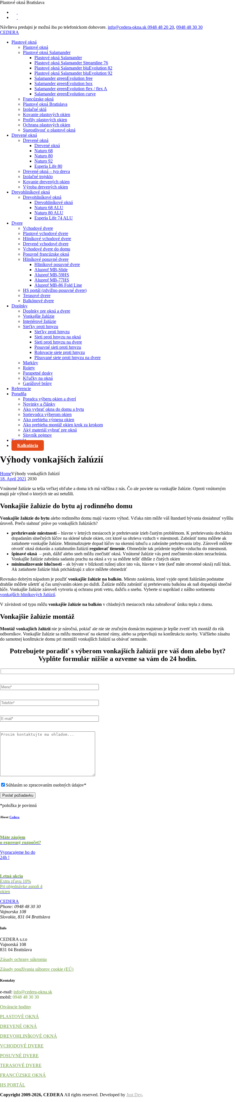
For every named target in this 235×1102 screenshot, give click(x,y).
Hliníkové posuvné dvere (45, 259)
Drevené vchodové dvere (45, 243)
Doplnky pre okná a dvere (46, 311)
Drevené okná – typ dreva (46, 171)
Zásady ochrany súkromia (23, 959)
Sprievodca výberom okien (47, 414)
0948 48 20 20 (161, 27)
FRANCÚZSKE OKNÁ (23, 1075)
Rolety (29, 367)
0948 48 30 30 (189, 27)
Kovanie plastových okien (46, 114)
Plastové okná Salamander (46, 52)
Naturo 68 (43, 150)
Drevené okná (24, 135)
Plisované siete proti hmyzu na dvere (67, 357)
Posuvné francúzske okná (46, 254)
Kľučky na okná (38, 378)
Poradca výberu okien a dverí (49, 398)
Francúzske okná (38, 99)
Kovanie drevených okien (46, 181)
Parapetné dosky (38, 373)
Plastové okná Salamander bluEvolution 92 (73, 73)
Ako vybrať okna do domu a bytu (53, 409)
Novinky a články (39, 404)
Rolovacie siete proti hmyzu (59, 352)
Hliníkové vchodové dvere (47, 238)
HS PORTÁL (12, 1084)
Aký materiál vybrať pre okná (50, 429)
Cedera (14, 817)
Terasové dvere (36, 295)
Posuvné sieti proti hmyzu (57, 347)
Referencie (21, 388)
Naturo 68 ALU (48, 207)
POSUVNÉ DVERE (19, 1055)
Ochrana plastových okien (46, 124)
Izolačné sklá (34, 109)
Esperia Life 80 (48, 166)
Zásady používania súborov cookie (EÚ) (36, 969)
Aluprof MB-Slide (51, 269)
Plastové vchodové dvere (45, 233)
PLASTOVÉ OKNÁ (19, 1016)
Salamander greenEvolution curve (65, 93)
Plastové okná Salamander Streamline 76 (71, 62)
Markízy (30, 362)
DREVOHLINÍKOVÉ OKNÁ (28, 1036)
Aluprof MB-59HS (51, 274)
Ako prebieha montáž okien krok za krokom (63, 424)
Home (5, 473)
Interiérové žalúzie (39, 321)
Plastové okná (24, 42)
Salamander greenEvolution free (63, 78)
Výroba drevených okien (45, 186)
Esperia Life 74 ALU (53, 217)
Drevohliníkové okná (30, 192)
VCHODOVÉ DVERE (22, 1045)
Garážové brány (37, 383)
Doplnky (19, 305)
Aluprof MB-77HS (51, 280)
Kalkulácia (27, 445)
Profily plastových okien (45, 119)
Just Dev (134, 1094)
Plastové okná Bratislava (45, 104)
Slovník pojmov (37, 435)
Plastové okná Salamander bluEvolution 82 (73, 67)
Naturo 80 (43, 155)
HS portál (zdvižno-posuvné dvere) (55, 290)
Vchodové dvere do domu (46, 248)
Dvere (17, 223)
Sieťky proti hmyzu (40, 326)
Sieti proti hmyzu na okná (57, 336)
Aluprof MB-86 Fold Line (58, 285)
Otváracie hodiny (15, 1006)
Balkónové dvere (38, 300)
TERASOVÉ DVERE (21, 1065)
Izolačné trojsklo (38, 176)
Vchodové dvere (38, 228)
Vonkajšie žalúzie (38, 316)
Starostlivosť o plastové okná (49, 130)
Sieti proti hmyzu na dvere (58, 342)
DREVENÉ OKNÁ (18, 1026)
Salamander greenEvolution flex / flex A (70, 88)
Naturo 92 (43, 161)
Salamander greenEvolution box (63, 83)
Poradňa (18, 393)
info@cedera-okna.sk (128, 27)
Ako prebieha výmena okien (48, 419)
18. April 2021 (13, 478)
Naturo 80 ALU (48, 212)
